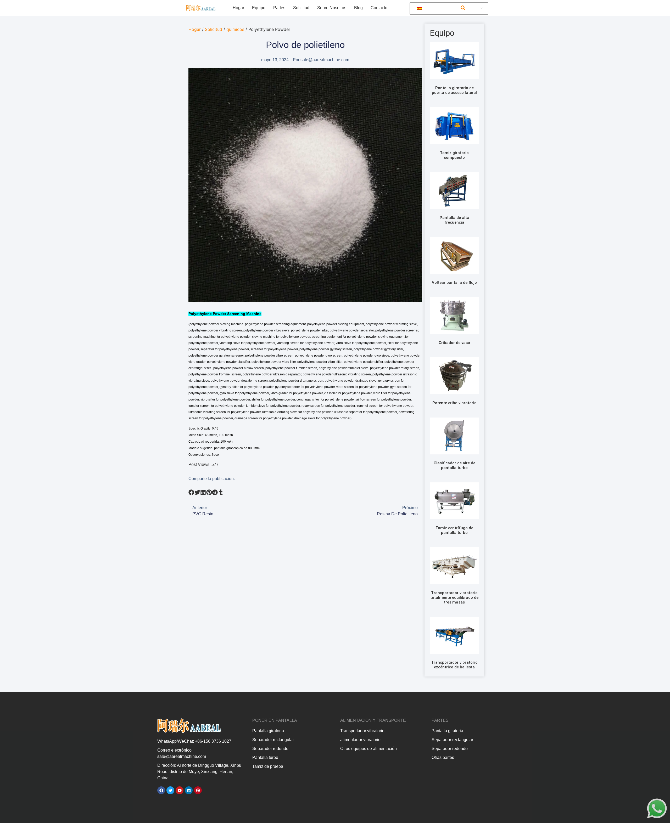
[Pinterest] (198, 790)
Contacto (379, 7)
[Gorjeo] (170, 790)
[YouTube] (179, 790)
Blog (358, 7)
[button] (463, 8)
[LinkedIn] (189, 790)
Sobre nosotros (331, 7)
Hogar (238, 7)
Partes (279, 7)
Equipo (258, 7)
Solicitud (301, 7)
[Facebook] (161, 790)
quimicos (235, 29)
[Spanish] (448, 9)
